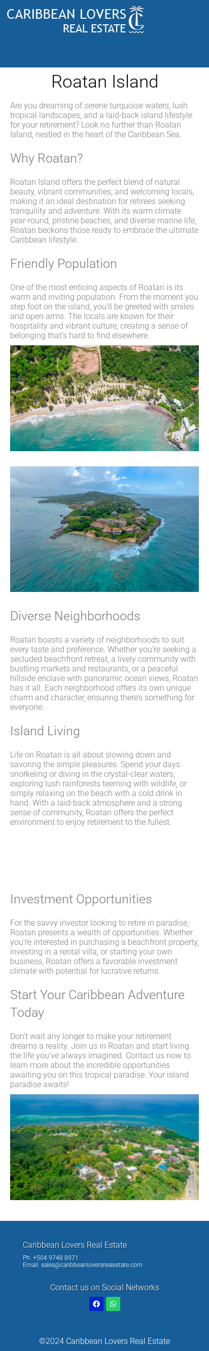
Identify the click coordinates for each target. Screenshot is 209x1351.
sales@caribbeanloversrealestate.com (92, 1264)
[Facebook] (96, 1304)
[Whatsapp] (113, 1304)
